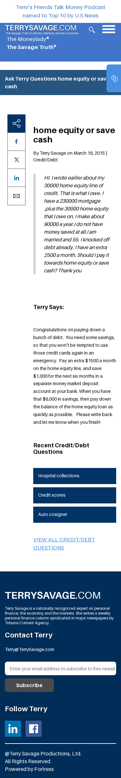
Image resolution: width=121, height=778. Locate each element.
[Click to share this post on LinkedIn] (16, 178)
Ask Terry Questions (31, 78)
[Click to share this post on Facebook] (16, 142)
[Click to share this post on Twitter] (16, 160)
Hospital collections (58, 475)
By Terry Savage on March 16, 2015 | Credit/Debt (70, 156)
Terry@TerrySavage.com (29, 649)
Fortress (44, 769)
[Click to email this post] (16, 196)
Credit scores (52, 495)
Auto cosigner (52, 514)
